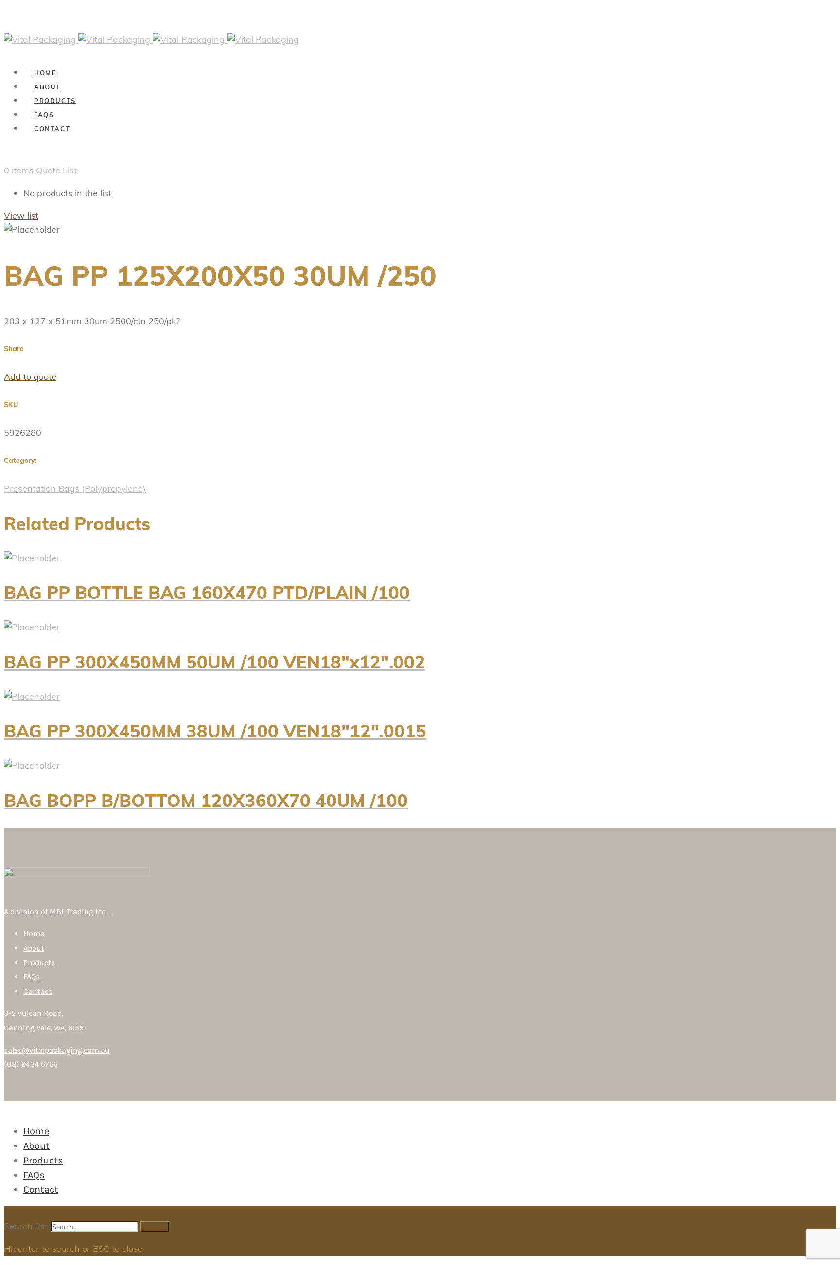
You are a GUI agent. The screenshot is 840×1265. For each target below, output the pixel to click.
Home (33, 933)
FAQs (31, 976)
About (33, 948)
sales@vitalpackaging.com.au (57, 1050)
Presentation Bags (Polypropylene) (75, 488)
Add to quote (30, 376)
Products (39, 962)
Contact (37, 991)
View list (21, 215)
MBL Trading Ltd (81, 911)
